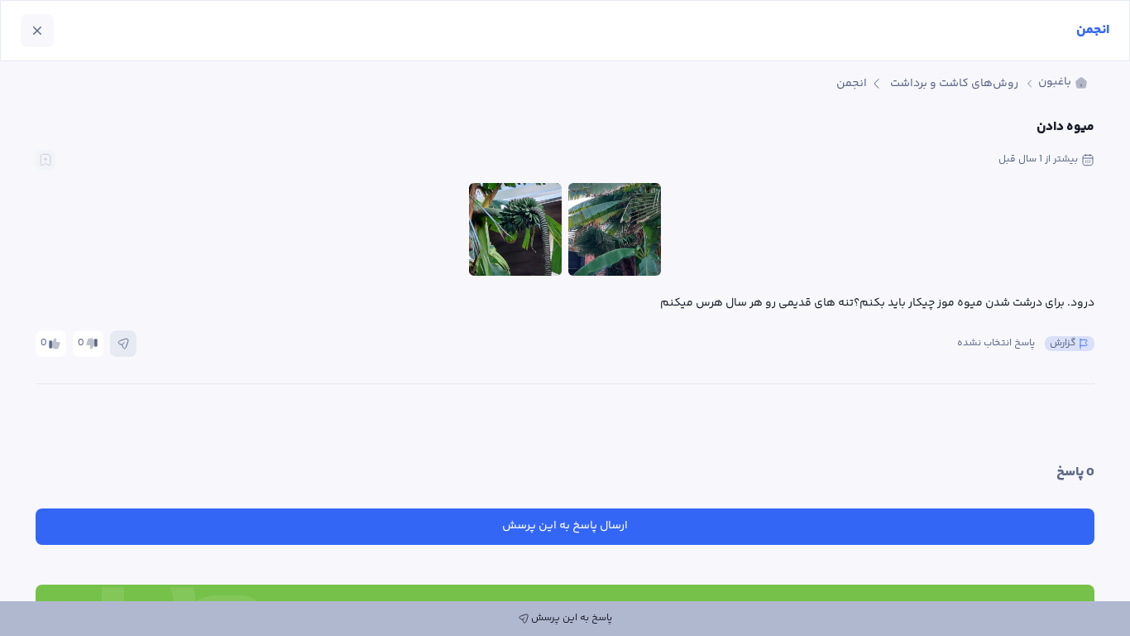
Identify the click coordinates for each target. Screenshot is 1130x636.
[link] (1063, 83)
